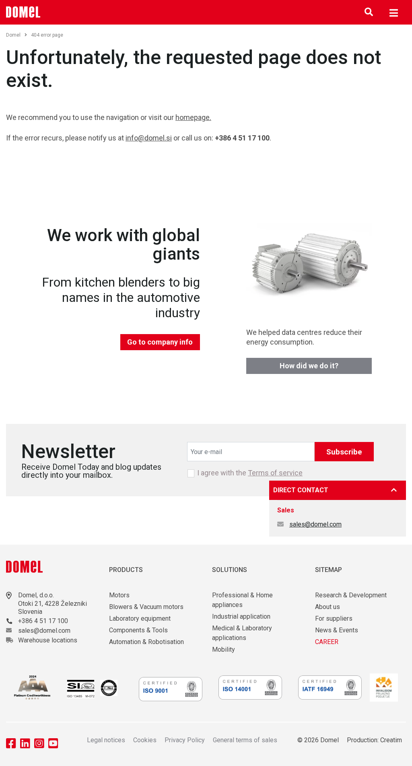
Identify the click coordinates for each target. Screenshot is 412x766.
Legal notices (106, 740)
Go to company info (160, 342)
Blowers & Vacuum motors (146, 607)
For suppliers (333, 618)
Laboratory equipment (140, 618)
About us (327, 607)
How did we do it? (309, 365)
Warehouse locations (47, 640)
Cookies (145, 740)
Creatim (391, 740)
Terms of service (275, 473)
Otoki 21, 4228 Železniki (52, 603)
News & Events (336, 630)
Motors (119, 595)
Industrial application (241, 616)
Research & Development (351, 595)
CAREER (326, 642)
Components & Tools (138, 630)
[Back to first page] (23, 12)
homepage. (193, 117)
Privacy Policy (185, 740)
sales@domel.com (315, 524)
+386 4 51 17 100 (43, 621)
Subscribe (344, 451)
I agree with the (250, 473)
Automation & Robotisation (146, 642)
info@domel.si (149, 138)
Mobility (223, 649)
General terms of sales (245, 740)
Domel (13, 35)
